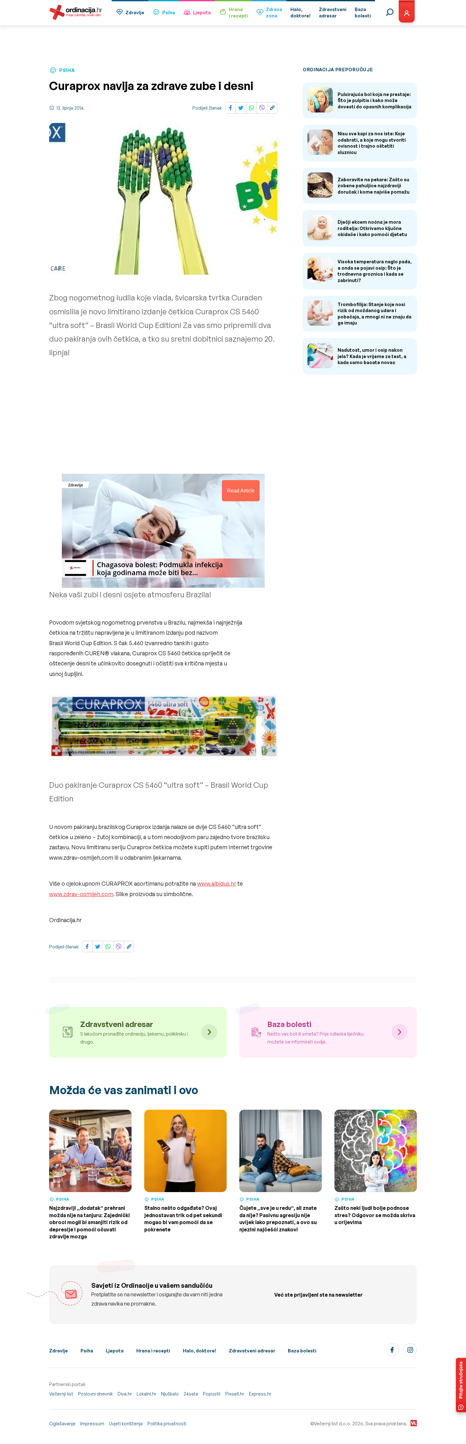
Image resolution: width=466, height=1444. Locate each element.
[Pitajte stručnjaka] (461, 1385)
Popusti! (212, 1393)
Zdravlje (135, 12)
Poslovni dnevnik (95, 1393)
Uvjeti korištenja (126, 1423)
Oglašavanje (62, 1423)
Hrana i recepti (153, 1350)
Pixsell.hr (234, 1393)
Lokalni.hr (146, 1393)
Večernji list (61, 1393)
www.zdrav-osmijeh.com (81, 893)
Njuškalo (170, 1393)
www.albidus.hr (216, 883)
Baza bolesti (302, 1350)
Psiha (168, 12)
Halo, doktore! (199, 1350)
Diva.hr (125, 1393)
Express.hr (260, 1393)
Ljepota (202, 12)
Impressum (92, 1423)
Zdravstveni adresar (252, 1350)
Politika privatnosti (166, 1423)
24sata (191, 1393)
